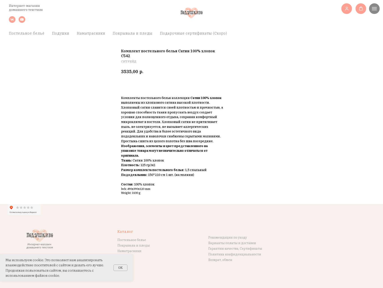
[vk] (12, 21)
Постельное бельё (27, 33)
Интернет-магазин (24, 6)
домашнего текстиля (26, 10)
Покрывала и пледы (132, 33)
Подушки (60, 33)
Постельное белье (131, 240)
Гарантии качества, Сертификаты (235, 249)
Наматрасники (91, 33)
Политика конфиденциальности (234, 254)
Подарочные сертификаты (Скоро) (193, 33)
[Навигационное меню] (374, 8)
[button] (347, 8)
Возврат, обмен (220, 260)
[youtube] (22, 21)
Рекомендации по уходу (227, 237)
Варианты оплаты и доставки (232, 243)
